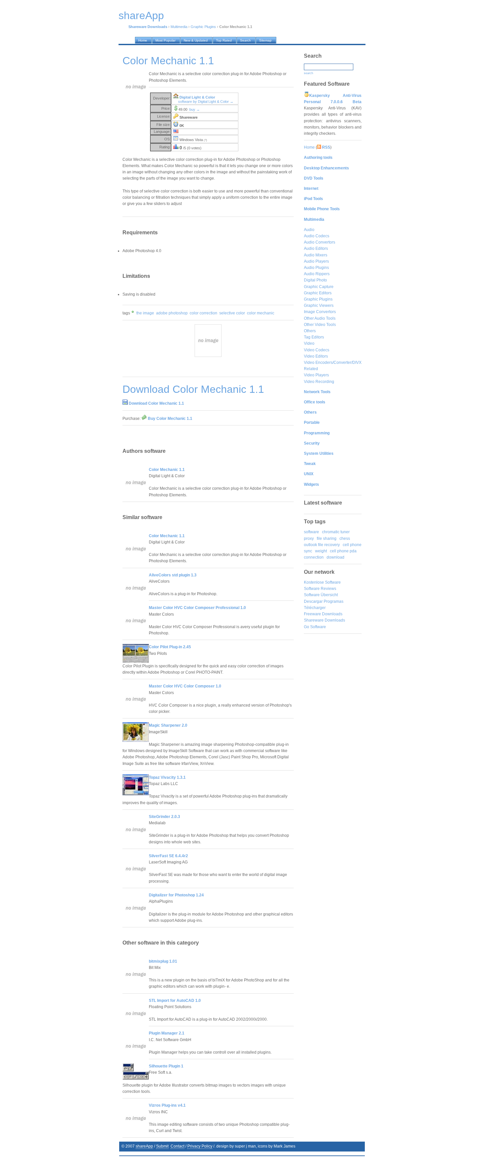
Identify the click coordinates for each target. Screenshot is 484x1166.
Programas (333, 601)
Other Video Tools (320, 324)
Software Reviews (320, 588)
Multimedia (179, 27)
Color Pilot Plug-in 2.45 (170, 647)
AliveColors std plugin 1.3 (173, 575)
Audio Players (316, 261)
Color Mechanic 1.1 (167, 469)
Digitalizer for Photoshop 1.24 (176, 895)
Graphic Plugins (203, 27)
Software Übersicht (321, 595)
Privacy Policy (199, 1146)
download (335, 557)
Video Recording (319, 381)
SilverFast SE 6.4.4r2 (168, 856)
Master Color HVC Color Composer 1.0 (185, 686)
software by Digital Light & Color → (205, 101)
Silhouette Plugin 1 (166, 1066)
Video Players (316, 375)
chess (344, 538)
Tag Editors (314, 337)
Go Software (315, 627)
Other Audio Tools (320, 318)
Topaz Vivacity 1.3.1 (167, 777)
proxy (309, 538)
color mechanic (260, 313)
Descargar (313, 601)
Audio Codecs (316, 236)
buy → (194, 109)
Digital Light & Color (197, 97)
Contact (177, 1146)
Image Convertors (320, 311)
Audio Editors (316, 248)
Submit (162, 1146)
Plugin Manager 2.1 (166, 1033)
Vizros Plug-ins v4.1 (167, 1105)
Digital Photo (315, 280)
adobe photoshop (172, 313)
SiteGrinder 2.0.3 (164, 816)
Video (309, 343)
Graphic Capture (319, 286)
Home (309, 147)
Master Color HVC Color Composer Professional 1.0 (197, 607)
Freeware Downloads (323, 614)
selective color (232, 313)
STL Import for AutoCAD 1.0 (175, 1000)
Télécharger (315, 607)
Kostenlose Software (322, 582)
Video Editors (316, 356)
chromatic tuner (336, 532)
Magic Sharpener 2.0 (168, 725)
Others (310, 331)
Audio (309, 229)
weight (321, 551)
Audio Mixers (315, 255)
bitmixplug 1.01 (163, 961)
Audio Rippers (317, 274)
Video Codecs (316, 350)
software (311, 532)
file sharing (326, 538)
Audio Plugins (316, 267)
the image (145, 313)
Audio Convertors (319, 242)
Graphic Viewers (319, 305)
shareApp (144, 1146)
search (308, 73)
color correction (203, 313)
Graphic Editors (318, 293)
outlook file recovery (322, 544)
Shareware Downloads (324, 620)
